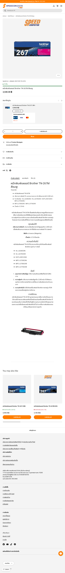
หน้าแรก (4, 16)
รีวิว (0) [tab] (33, 178)
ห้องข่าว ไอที (6, 536)
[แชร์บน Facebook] (10, 170)
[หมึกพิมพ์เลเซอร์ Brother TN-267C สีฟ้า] (17, 389)
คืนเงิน (23, 449)
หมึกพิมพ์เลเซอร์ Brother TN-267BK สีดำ (46, 406)
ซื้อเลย (32, 136)
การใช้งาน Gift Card (8, 494)
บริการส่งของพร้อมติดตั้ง (10, 460)
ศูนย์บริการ (6, 519)
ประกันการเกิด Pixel (29, 442)
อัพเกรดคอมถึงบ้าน (8, 464)
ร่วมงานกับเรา (7, 522)
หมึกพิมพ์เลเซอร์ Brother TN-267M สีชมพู (25, 16)
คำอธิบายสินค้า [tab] (15, 178)
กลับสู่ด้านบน (32, 430)
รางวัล (5, 539)
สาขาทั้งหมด (32, 1)
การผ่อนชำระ (6, 497)
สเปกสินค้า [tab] (25, 178)
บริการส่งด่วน (7, 456)
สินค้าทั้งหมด (11, 16)
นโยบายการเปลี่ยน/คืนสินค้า (11, 449)
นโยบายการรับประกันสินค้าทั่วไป (12, 442)
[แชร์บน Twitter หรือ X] (7, 170)
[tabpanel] (32, 270)
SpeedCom (5, 81)
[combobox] (32, 10)
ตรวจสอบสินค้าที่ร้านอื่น (12, 145)
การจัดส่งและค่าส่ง (8, 501)
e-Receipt (5, 504)
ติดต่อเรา (5, 526)
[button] (57, 6)
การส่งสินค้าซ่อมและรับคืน (10, 445)
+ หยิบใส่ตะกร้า (17, 111)
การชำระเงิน (6, 490)
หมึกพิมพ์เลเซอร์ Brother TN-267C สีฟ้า (24, 105)
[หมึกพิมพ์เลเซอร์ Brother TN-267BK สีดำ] (48, 389)
